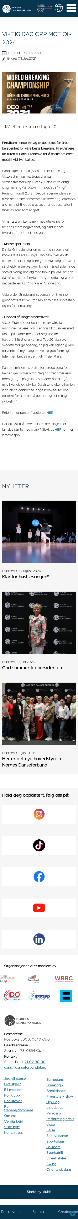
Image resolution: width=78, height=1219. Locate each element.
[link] (58, 7)
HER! (50, 412)
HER (58, 429)
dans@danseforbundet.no (25, 1067)
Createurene (68, 1212)
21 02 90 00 (35, 1062)
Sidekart (39, 1212)
